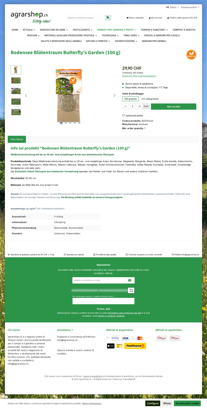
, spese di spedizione (92, 376)
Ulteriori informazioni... (92, 403)
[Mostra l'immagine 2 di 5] (66, 123)
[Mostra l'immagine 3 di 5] (70, 123)
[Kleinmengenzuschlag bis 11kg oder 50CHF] (175, 338)
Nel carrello (173, 106)
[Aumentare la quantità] (140, 106)
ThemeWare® (129, 379)
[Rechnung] (115, 338)
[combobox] (85, 18)
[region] (63, 95)
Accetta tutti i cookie (187, 403)
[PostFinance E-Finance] (135, 346)
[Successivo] (114, 95)
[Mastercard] (140, 338)
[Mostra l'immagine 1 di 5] (61, 123)
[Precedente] (26, 95)
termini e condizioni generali (111, 316)
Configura (152, 403)
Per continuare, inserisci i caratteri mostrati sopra (93, 296)
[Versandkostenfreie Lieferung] (161, 338)
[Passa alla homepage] (31, 17)
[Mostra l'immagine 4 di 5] (75, 123)
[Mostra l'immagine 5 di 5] (79, 123)
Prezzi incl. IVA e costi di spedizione (139, 76)
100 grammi (130, 98)
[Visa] (125, 338)
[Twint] (110, 346)
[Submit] (130, 280)
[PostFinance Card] (119, 346)
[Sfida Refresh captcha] (131, 290)
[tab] (17, 139)
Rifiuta (167, 403)
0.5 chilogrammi (150, 98)
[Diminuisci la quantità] (125, 106)
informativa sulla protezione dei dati (124, 313)
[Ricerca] (108, 18)
